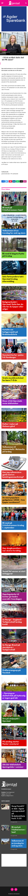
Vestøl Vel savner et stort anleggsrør (13, 572)
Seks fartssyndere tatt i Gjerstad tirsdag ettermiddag (13, 279)
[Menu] (2, 3)
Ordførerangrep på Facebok (11, 671)
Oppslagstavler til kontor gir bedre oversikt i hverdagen (12, 596)
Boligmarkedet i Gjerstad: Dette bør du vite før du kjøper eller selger (12, 305)
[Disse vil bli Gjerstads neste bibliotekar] (14, 392)
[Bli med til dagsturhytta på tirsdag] (14, 245)
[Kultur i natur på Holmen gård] (14, 415)
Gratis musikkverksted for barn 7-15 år (12, 379)
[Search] (26, 3)
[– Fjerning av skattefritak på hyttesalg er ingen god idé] (14, 684)
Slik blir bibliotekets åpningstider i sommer (12, 766)
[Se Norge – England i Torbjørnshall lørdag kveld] (14, 611)
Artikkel (4, 49)
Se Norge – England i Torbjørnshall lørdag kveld (12, 622)
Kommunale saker (7, 326)
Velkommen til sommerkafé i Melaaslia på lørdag (13, 449)
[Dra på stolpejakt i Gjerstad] (14, 710)
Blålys (4, 273)
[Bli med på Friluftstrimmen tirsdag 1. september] (14, 514)
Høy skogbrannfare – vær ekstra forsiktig (12, 549)
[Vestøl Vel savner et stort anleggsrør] (14, 562)
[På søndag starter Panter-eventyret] (14, 733)
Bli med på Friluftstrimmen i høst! (12, 209)
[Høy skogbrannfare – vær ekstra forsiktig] (14, 539)
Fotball (4, 616)
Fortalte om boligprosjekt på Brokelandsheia (10, 332)
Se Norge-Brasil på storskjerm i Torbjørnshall (11, 647)
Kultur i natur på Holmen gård (10, 425)
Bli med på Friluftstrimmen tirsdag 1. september (13, 525)
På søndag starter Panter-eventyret (10, 743)
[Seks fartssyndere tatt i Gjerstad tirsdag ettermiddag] (14, 268)
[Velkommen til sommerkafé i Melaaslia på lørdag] (14, 438)
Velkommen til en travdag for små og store (13, 232)
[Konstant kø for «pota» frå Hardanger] (14, 346)
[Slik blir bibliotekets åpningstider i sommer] (14, 756)
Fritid (4, 204)
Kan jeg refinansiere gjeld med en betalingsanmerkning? (13, 474)
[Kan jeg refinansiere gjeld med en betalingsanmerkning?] (14, 463)
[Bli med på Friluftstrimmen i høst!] (14, 199)
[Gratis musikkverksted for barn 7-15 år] (14, 369)
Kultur (4, 227)
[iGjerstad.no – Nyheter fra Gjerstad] (14, 3)
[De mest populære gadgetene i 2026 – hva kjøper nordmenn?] (14, 489)
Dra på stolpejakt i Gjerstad (11, 720)
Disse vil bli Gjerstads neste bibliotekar (12, 402)
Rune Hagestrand (6, 52)
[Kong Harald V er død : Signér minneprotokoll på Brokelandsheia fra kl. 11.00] (5, 806)
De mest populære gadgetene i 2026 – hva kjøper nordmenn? (13, 500)
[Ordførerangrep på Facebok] (14, 661)
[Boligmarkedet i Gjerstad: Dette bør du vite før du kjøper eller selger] (14, 293)
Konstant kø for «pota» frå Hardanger (13, 356)
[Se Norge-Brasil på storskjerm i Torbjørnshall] (14, 636)
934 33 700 (8, 794)
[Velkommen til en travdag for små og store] (14, 222)
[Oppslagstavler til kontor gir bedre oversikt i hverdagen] (14, 585)
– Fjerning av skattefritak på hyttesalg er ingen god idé (13, 695)
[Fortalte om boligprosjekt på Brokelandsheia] (14, 321)
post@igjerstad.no (9, 795)
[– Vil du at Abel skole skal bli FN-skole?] (14, 43)
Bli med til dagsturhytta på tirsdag (13, 255)
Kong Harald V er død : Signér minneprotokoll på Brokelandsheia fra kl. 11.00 (18, 812)
